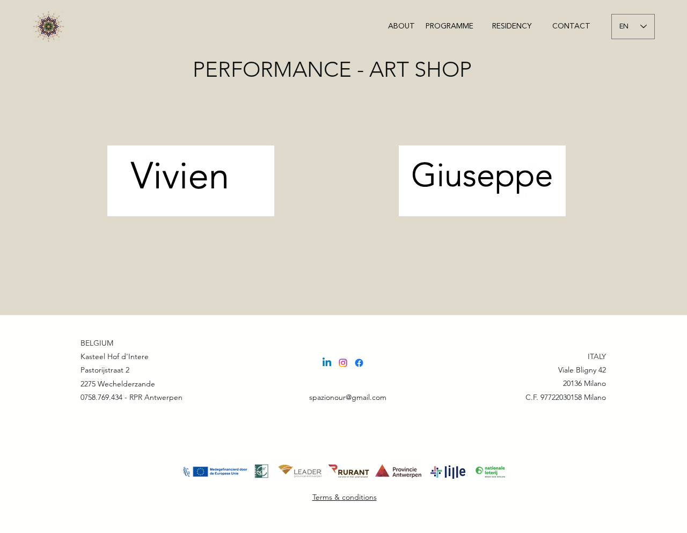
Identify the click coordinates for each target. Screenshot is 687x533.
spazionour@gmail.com (347, 397)
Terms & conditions (344, 497)
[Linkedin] (326, 362)
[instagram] (343, 362)
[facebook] (359, 362)
